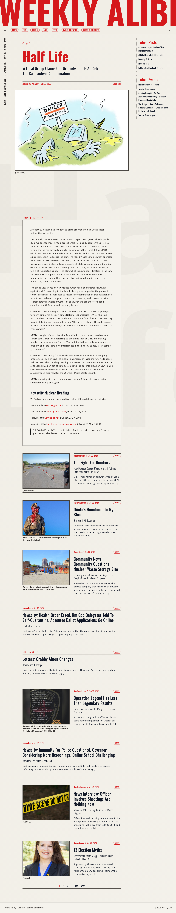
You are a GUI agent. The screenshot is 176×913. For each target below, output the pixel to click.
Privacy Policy (10, 907)
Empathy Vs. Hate (145, 59)
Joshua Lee (27, 608)
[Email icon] (42, 218)
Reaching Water (54, 405)
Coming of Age (52, 417)
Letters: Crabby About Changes (150, 68)
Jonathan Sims (79, 455)
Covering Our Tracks (56, 411)
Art (45, 30)
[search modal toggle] (169, 30)
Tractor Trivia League (146, 89)
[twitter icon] (34, 218)
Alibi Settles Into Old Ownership (150, 55)
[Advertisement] (72, 194)
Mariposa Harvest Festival (148, 84)
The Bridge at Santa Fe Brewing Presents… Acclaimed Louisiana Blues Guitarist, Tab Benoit (153, 107)
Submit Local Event (35, 907)
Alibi (24, 652)
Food (55, 30)
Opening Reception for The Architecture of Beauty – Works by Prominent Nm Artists (152, 96)
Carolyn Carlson (80, 502)
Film (24, 30)
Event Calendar (70, 30)
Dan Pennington (80, 691)
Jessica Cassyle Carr (31, 83)
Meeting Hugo (144, 63)
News (14, 30)
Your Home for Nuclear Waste (61, 424)
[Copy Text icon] (38, 218)
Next (83, 886)
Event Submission (91, 30)
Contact (21, 907)
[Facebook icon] (30, 218)
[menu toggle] (5, 30)
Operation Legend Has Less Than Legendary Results (151, 49)
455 (76, 886)
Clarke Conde (79, 843)
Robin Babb (78, 552)
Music (35, 30)
